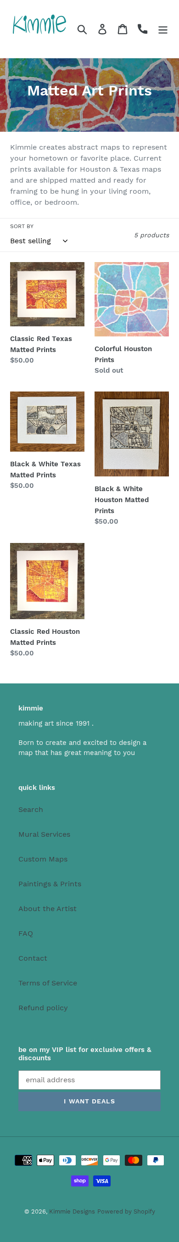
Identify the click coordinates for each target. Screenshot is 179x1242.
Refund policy (43, 1007)
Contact (32, 958)
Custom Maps (42, 859)
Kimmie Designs (72, 1211)
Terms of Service (47, 983)
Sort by (22, 226)
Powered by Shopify (126, 1211)
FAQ (25, 933)
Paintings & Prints (49, 883)
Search (30, 809)
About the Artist (47, 908)
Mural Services (44, 834)
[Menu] (163, 29)
